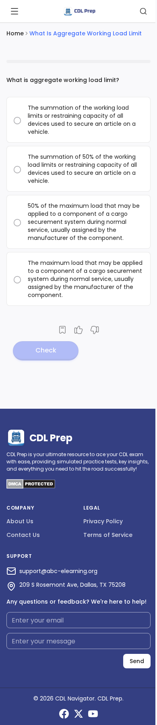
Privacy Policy (103, 521)
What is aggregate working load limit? (62, 80)
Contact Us (23, 535)
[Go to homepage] (79, 11)
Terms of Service (107, 535)
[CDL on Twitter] (78, 714)
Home (15, 33)
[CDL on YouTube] (93, 714)
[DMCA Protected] (30, 486)
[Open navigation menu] (14, 11)
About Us (19, 521)
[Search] (143, 11)
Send (137, 661)
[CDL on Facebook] (64, 714)
